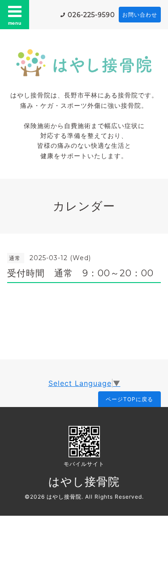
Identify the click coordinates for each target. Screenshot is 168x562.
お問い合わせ (139, 14)
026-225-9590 (91, 15)
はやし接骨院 (84, 481)
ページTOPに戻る (129, 399)
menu (15, 23)
